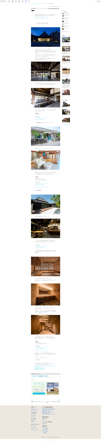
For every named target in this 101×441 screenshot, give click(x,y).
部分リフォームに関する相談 (45, 429)
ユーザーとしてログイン (33, 415)
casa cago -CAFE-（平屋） (34, 430)
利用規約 (43, 437)
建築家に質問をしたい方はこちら (39, 369)
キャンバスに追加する (46, 70)
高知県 (48, 413)
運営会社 (51, 437)
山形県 (52, 408)
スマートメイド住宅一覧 (33, 425)
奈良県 (50, 411)
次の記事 (58, 400)
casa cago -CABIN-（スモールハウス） (35, 429)
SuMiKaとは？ (32, 408)
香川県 (44, 413)
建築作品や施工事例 (33, 420)
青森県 (44, 408)
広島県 (48, 412)
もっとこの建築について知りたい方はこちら (41, 117)
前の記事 (33, 400)
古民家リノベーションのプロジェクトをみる (41, 187)
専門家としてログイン (33, 416)
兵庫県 (48, 411)
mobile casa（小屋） (33, 426)
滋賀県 (43, 411)
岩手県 (46, 408)
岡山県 (46, 412)
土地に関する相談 (44, 430)
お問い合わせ (57, 437)
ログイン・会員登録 (97, 1)
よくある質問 (54, 437)
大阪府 (46, 411)
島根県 (44, 412)
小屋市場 (32, 421)
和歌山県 (52, 411)
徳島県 (43, 413)
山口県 (50, 412)
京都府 (44, 411)
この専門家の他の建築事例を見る (39, 119)
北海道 (43, 408)
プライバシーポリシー (47, 437)
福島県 (54, 408)
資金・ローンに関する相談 (45, 431)
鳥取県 (43, 412)
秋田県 (50, 408)
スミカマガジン (32, 422)
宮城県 (48, 408)
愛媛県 (46, 413)
